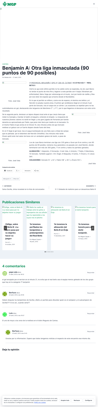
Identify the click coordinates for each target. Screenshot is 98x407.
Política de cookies (40, 402)
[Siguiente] (92, 228)
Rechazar (77, 400)
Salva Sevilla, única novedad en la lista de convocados (23, 187)
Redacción (8, 77)
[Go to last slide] (5, 228)
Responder (90, 272)
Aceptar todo (65, 400)
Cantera (5, 64)
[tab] (45, 251)
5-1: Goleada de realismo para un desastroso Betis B (75, 187)
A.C (9, 242)
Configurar (88, 400)
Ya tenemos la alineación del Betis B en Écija (61, 227)
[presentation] (12, 213)
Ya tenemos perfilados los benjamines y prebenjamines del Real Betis (36, 230)
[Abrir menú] (94, 3)
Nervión (16, 179)
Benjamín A (7, 179)
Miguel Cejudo (36, 239)
